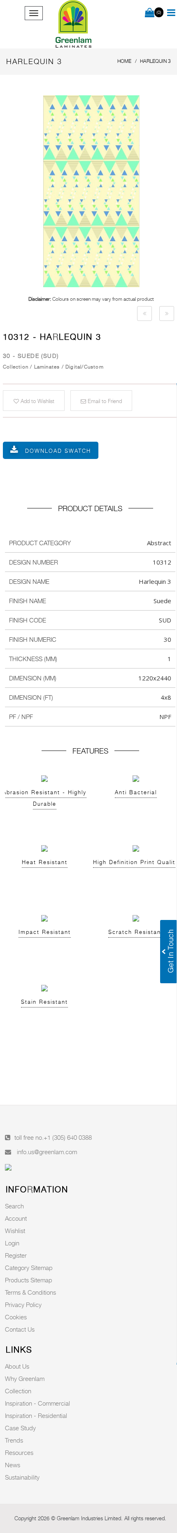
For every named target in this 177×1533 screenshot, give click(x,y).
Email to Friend (104, 401)
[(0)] (149, 13)
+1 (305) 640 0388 (68, 1137)
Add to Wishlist (36, 401)
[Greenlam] (73, 24)
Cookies (16, 1317)
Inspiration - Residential (36, 1415)
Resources (19, 1452)
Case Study (20, 1428)
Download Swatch (58, 450)
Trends (14, 1440)
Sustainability (22, 1477)
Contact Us (20, 1329)
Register (16, 1255)
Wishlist (15, 1230)
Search (14, 1206)
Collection (18, 1391)
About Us (17, 1366)
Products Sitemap (28, 1280)
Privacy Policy (23, 1304)
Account (16, 1218)
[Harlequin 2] (144, 313)
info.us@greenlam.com (47, 1151)
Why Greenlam (24, 1378)
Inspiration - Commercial (37, 1403)
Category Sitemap (29, 1267)
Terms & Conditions (30, 1292)
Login (12, 1243)
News (12, 1464)
